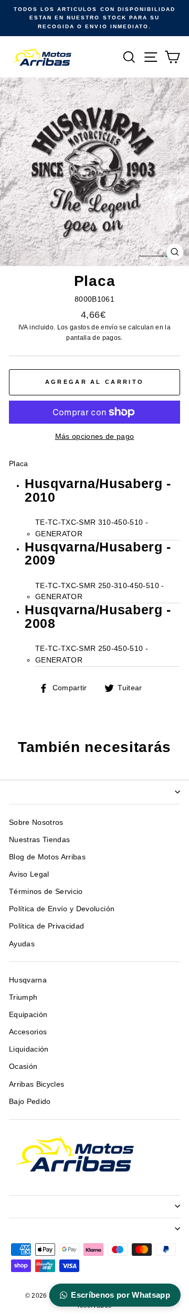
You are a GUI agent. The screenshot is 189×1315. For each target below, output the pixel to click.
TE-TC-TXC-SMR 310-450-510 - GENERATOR (91, 528)
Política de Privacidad (46, 926)
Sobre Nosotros (36, 822)
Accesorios (28, 1032)
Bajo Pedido (30, 1102)
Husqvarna (28, 980)
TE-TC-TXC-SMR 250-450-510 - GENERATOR (91, 654)
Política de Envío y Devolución (61, 909)
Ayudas (22, 944)
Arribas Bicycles (36, 1084)
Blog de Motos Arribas (47, 857)
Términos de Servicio (46, 892)
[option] (94, 18)
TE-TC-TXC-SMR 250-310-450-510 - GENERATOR (99, 591)
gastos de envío (94, 327)
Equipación (28, 1015)
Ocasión (23, 1066)
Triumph (23, 997)
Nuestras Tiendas (39, 840)
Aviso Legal (29, 874)
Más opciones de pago (94, 436)
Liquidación (29, 1049)
